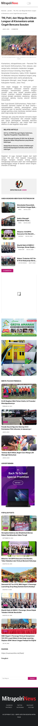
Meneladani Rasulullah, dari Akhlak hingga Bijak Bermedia (26, 206)
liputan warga (22, 263)
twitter (19, 705)
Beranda (3, 10)
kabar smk (21, 249)
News (19, 209)
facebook (9, 705)
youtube (31, 707)
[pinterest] (14, 174)
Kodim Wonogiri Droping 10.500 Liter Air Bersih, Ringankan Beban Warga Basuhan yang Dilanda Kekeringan (19, 140)
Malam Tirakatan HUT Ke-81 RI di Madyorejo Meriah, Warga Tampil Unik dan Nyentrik (26, 260)
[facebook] (3, 174)
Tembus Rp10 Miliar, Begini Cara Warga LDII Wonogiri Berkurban (17, 454)
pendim (10, 10)
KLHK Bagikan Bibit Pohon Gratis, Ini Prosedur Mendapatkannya (18, 402)
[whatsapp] (10, 174)
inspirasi (20, 236)
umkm (5, 528)
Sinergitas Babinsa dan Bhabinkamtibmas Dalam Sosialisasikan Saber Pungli (17, 534)
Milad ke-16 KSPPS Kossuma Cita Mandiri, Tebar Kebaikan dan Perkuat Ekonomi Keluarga (25, 233)
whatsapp (30, 705)
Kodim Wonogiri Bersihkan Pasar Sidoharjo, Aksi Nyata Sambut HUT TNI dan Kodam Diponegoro (25, 220)
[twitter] (6, 174)
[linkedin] (17, 174)
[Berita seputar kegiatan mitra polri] (9, 4)
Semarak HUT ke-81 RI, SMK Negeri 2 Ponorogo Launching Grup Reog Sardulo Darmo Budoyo (18, 585)
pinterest (9, 707)
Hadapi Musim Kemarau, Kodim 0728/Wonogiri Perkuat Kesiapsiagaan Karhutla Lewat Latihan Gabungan (18, 147)
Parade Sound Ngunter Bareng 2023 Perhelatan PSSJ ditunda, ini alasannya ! (16, 428)
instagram (20, 707)
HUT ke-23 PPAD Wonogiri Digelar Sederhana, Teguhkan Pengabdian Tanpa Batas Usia (18, 134)
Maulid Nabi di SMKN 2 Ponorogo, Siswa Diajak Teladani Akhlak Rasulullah (25, 246)
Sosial (6, 396)
